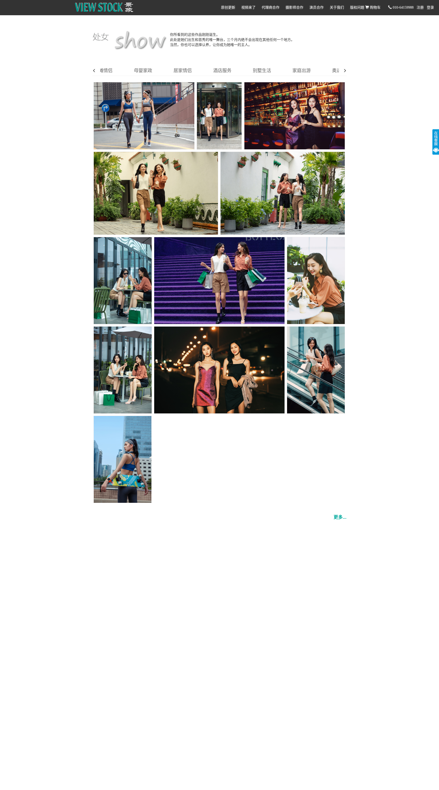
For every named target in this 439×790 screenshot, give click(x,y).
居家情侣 (183, 70)
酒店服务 (222, 70)
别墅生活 (262, 70)
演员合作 (316, 7)
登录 (430, 7)
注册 (420, 7)
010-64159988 (403, 7)
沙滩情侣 (103, 70)
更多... (340, 517)
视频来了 (248, 7)
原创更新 (228, 7)
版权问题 (357, 7)
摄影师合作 (294, 7)
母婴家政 (143, 70)
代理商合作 (270, 7)
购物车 (375, 7)
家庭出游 (301, 70)
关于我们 (337, 7)
